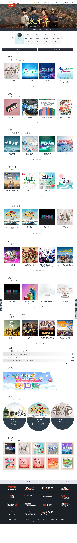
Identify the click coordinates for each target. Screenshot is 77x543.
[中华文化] (12, 504)
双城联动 (47, 81)
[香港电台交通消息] (9, 481)
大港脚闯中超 (29, 265)
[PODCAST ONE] (29, 512)
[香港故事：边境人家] (67, 463)
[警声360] (53, 448)
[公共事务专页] (47, 496)
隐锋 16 (37, 38)
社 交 (31, 481)
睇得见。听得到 (47, 117)
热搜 (10, 348)
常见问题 (37, 519)
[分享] (27, 481)
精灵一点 (19, 38)
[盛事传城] (38, 410)
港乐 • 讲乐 (47, 227)
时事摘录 (29, 117)
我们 (60, 3)
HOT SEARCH (18, 351)
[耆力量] (47, 504)
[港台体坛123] (10, 448)
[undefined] (34, 2)
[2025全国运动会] (12, 488)
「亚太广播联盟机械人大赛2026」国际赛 (47, 265)
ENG (66, 2)
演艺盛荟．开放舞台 (47, 301)
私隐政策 (45, 519)
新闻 (44, 3)
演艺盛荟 (65, 301)
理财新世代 (47, 154)
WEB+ (48, 3)
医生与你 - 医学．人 (11, 190)
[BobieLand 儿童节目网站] (65, 488)
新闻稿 (10, 519)
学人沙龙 (12, 81)
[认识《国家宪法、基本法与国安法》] (29, 504)
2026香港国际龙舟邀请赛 (65, 265)
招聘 (15, 519)
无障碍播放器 (54, 519)
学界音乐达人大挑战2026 (29, 302)
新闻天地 (12, 154)
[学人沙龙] (62, 410)
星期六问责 (29, 154)
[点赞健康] (47, 488)
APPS (56, 3)
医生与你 (47, 190)
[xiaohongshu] (76, 307)
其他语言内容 (63, 519)
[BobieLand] (38, 382)
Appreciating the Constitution (65, 81)
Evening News (65, 154)
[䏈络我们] (45, 481)
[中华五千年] (47, 512)
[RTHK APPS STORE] (12, 512)
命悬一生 (12, 338)
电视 (37, 3)
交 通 (13, 481)
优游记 (65, 190)
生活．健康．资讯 (28, 38)
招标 (20, 519)
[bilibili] (76, 304)
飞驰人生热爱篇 (65, 338)
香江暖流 (12, 117)
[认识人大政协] (53, 463)
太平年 (29, 338)
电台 (41, 3)
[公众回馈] (62, 481)
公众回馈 (66, 482)
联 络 (48, 481)
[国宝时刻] (14, 410)
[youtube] (76, 300)
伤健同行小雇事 (65, 117)
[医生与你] (38, 448)
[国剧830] (12, 496)
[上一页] (12, 38)
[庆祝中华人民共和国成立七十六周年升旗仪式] (38, 463)
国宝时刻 (14, 420)
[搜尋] (73, 2)
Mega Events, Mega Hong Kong (12, 227)
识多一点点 (29, 81)
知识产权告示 (28, 519)
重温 (52, 3)
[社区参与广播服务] (65, 496)
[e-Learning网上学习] (29, 496)
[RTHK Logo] (12, 3)
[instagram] (76, 302)
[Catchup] (26, 350)
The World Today (55, 38)
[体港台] (29, 488)
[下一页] (63, 38)
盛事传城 (29, 227)
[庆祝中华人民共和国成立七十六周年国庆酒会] (24, 463)
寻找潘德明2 (46, 38)
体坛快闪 (12, 265)
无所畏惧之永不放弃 (47, 338)
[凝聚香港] (67, 448)
